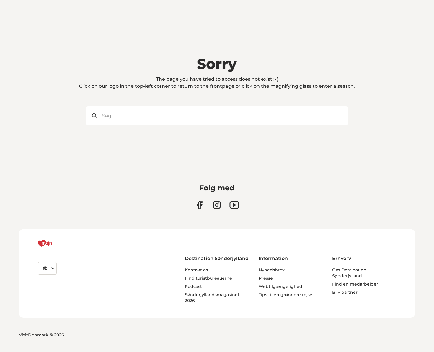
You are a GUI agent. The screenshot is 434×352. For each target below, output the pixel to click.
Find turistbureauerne (208, 278)
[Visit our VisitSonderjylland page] (199, 205)
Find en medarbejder (355, 284)
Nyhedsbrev (272, 269)
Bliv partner (345, 292)
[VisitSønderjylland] (56, 243)
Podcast (193, 286)
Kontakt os (196, 269)
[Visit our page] (217, 205)
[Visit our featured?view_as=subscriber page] (234, 205)
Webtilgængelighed (280, 286)
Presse (266, 278)
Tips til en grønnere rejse (285, 294)
